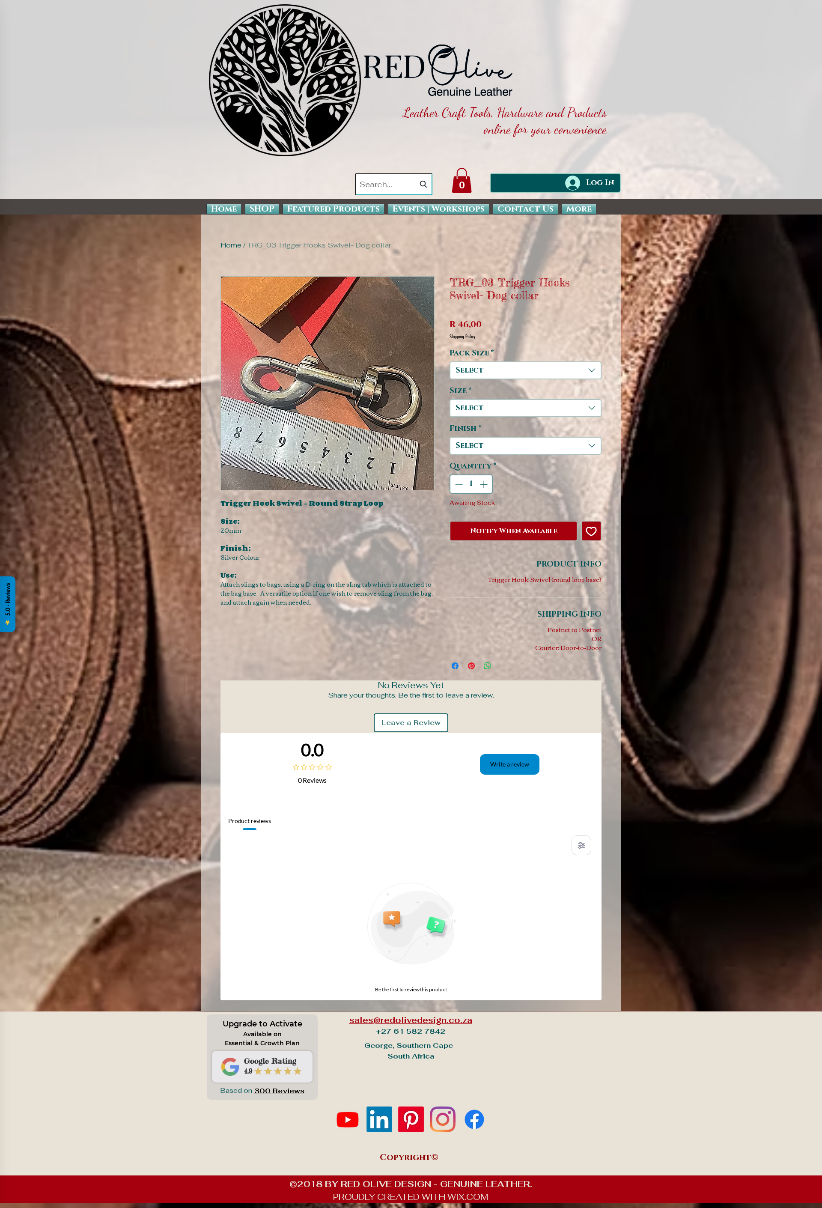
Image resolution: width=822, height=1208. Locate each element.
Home (230, 245)
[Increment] (484, 484)
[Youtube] (347, 1119)
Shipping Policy (462, 337)
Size (461, 391)
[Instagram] (443, 1119)
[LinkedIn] (379, 1119)
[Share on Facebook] (455, 666)
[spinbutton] (471, 484)
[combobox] (393, 184)
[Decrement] (458, 484)
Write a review (509, 764)
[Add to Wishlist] (591, 531)
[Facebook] (474, 1119)
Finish (466, 428)
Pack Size (472, 353)
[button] (461, 180)
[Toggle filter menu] (581, 845)
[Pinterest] (411, 1119)
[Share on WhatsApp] (487, 666)
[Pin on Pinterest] (471, 666)
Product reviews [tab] (249, 820)
